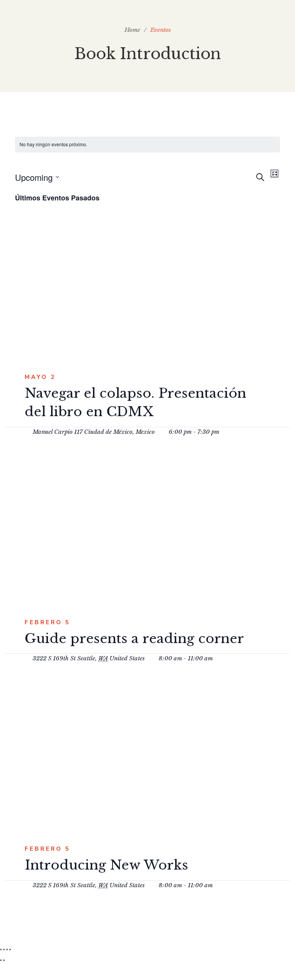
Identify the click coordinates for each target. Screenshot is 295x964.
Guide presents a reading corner (134, 638)
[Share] (4, 949)
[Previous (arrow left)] (1, 960)
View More (143, 286)
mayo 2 (40, 377)
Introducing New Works (106, 865)
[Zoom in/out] (10, 949)
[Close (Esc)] (1, 949)
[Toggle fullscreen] (7, 949)
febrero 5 (47, 622)
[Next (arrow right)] (4, 960)
